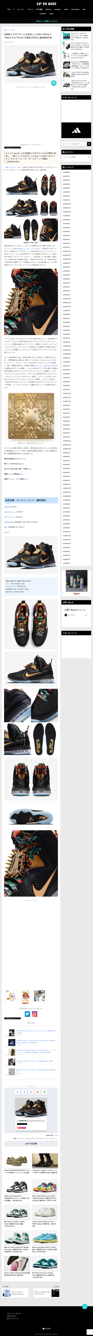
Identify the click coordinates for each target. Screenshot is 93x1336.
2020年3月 (66, 476)
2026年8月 (66, 172)
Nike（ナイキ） (11, 167)
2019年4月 (66, 520)
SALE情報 (39, 9)
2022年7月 (66, 366)
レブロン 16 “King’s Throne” (46, 365)
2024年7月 (66, 271)
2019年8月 (66, 504)
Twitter (16, 458)
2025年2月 (66, 243)
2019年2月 (66, 528)
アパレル (30, 9)
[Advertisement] (31, 102)
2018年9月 (66, 547)
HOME (48, 1328)
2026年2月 (66, 196)
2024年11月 (67, 255)
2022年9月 (66, 358)
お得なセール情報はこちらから (46, 21)
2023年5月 (66, 326)
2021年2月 (66, 433)
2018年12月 (67, 536)
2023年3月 (66, 334)
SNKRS (6, 507)
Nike (84, 9)
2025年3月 (66, 239)
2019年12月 (67, 488)
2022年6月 (66, 370)
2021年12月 (67, 393)
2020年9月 (66, 453)
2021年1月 (66, 437)
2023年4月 (66, 330)
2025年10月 (67, 212)
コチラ (22, 463)
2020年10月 (67, 449)
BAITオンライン (9, 517)
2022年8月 (66, 362)
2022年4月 (66, 378)
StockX (6, 532)
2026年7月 (66, 176)
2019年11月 (67, 492)
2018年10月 (67, 543)
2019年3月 (66, 524)
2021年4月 (66, 425)
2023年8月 (66, 314)
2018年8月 (66, 551)
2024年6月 (66, 275)
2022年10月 (67, 354)
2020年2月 (66, 480)
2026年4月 (66, 188)
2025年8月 (66, 220)
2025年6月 (66, 228)
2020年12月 (67, 441)
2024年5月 (66, 279)
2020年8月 (66, 457)
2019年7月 (66, 508)
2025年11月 (67, 208)
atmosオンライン (10, 512)
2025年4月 (66, 235)
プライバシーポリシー (14, 1313)
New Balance (75, 9)
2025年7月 (66, 224)
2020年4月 (66, 472)
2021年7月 (66, 413)
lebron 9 (23, 1138)
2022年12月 (67, 346)
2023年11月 (67, 303)
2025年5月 (66, 231)
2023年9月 (66, 310)
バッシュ (55, 1138)
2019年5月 (66, 516)
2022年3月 (66, 382)
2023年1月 (66, 342)
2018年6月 (66, 559)
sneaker (37, 1138)
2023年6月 (66, 322)
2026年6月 (66, 180)
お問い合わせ (11, 1316)
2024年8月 (66, 267)
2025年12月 (67, 204)
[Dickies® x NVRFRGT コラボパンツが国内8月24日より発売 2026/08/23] (30, 1065)
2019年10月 (67, 496)
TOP (8, 9)
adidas (66, 9)
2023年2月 (66, 338)
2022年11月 (67, 350)
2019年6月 (66, 512)
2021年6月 (66, 417)
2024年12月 (67, 251)
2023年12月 (67, 299)
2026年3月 (66, 192)
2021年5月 (66, 421)
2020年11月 (67, 445)
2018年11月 (67, 540)
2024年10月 (67, 259)
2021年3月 (66, 429)
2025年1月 (66, 247)
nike (29, 1138)
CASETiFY (43, 13)
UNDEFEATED (9, 522)
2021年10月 (67, 401)
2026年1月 (66, 200)
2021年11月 (67, 397)
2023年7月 (66, 318)
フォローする (22, 1127)
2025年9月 (66, 216)
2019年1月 (66, 532)
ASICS (51, 13)
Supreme (48, 9)
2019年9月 (66, 500)
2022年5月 (66, 374)
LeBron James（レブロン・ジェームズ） (26, 248)
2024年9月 (66, 263)
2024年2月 (66, 291)
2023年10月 (67, 307)
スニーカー (20, 9)
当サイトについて (13, 1318)
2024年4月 (66, 283)
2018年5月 (66, 563)
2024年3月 (66, 287)
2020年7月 (66, 461)
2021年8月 (66, 409)
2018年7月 (66, 555)
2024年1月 (66, 295)
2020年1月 (66, 484)
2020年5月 (66, 468)
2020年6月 (66, 464)
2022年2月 (66, 385)
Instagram (57, 9)
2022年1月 (66, 389)
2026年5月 (66, 184)
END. (6, 527)
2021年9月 (66, 405)
